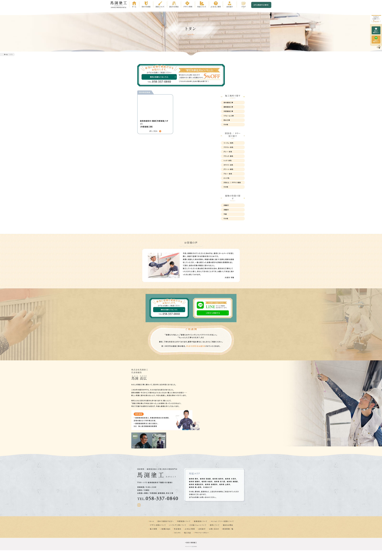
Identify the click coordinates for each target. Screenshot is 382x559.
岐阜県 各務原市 (211, 484)
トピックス (177, 533)
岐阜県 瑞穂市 (194, 481)
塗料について (214, 525)
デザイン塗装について (158, 525)
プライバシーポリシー (201, 533)
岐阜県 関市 (193, 479)
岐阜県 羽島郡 (205, 479)
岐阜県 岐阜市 (217, 479)
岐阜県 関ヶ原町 (195, 487)
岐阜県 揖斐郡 (232, 481)
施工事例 (153, 529)
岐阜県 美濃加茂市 (196, 484)
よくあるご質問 (190, 529)
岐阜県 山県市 (224, 484)
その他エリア (207, 487)
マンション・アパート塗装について (222, 521)
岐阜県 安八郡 (219, 481)
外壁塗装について (184, 521)
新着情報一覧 (228, 529)
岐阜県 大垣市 (230, 479)
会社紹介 (202, 529)
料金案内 (177, 529)
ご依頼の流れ (166, 529)
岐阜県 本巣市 (207, 481)
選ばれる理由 (228, 525)
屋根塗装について (200, 521)
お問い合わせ (214, 529)
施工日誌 (187, 533)
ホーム (6, 54)
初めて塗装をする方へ (165, 521)
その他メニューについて (198, 525)
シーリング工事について (177, 525)
